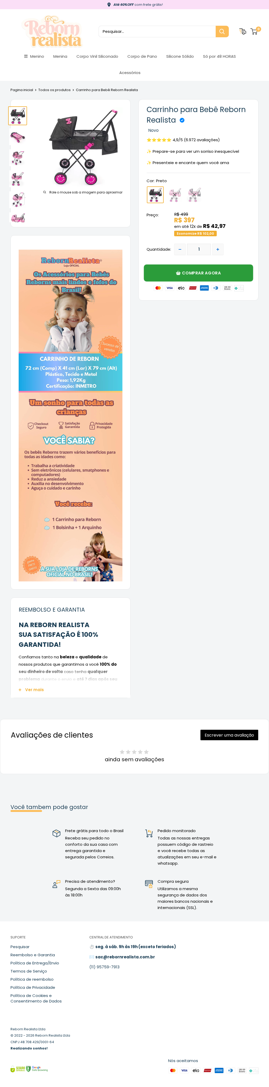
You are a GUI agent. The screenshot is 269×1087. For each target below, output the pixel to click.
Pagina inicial (22, 89)
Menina (60, 56)
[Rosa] (174, 194)
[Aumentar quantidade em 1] (218, 249)
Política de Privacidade (33, 987)
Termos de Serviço (29, 971)
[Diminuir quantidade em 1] (180, 249)
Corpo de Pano (142, 56)
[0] (254, 31)
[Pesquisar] (222, 31)
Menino (37, 56)
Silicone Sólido (180, 56)
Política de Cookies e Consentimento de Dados (36, 998)
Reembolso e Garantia (33, 955)
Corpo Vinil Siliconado (97, 56)
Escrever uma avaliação (229, 735)
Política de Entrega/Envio (35, 963)
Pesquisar (20, 946)
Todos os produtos (54, 89)
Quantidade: (159, 249)
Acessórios (130, 72)
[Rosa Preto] (194, 194)
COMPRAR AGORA (201, 273)
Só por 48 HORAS (219, 56)
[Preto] (155, 194)
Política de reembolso (32, 979)
